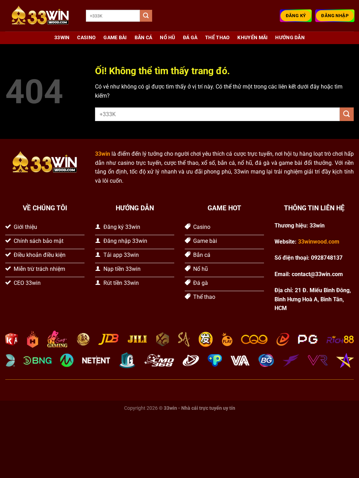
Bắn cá (144, 38)
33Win (61, 38)
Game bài (115, 38)
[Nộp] (146, 16)
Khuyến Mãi (252, 38)
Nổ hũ (167, 38)
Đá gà (190, 38)
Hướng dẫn (290, 38)
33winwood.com (318, 241)
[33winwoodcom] (40, 16)
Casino (86, 38)
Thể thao (217, 38)
